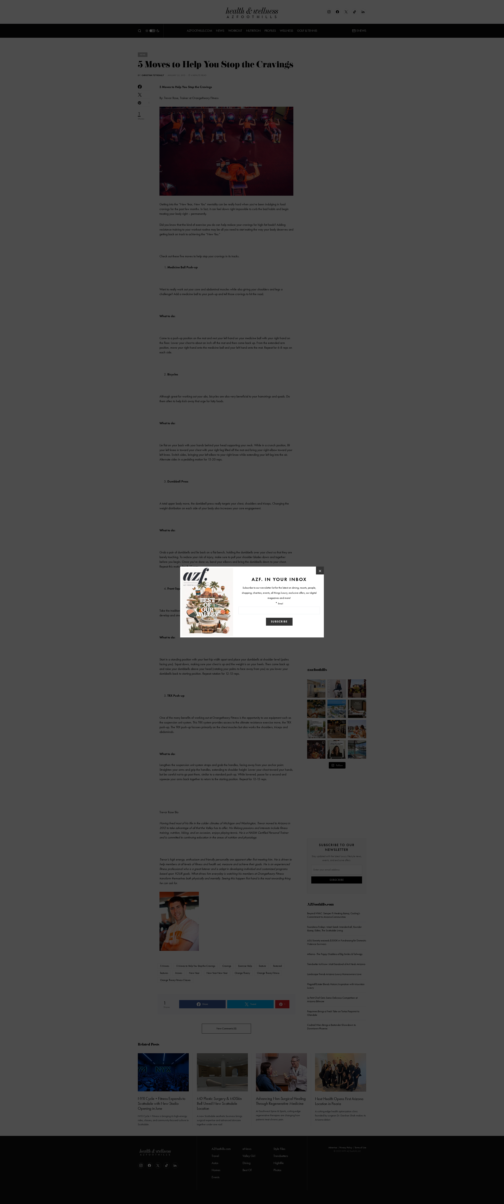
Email (280, 603)
